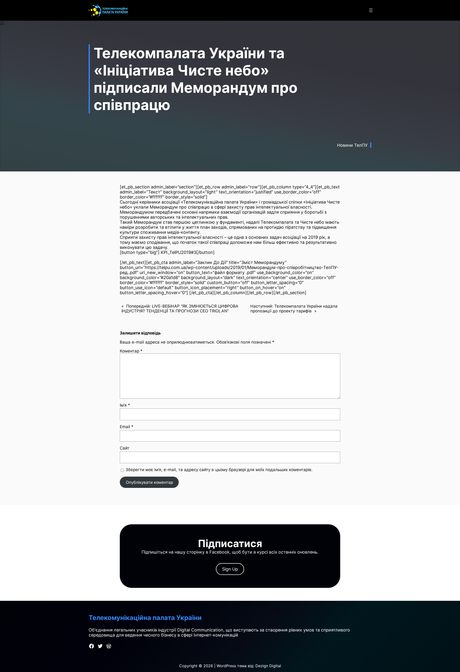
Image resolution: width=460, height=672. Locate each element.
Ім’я (125, 405)
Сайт (124, 448)
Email (126, 426)
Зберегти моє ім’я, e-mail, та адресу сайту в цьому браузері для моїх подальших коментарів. (219, 469)
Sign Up (230, 569)
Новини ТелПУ (352, 145)
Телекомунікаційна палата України (145, 618)
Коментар (131, 351)
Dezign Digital (268, 665)
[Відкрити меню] (371, 10)
